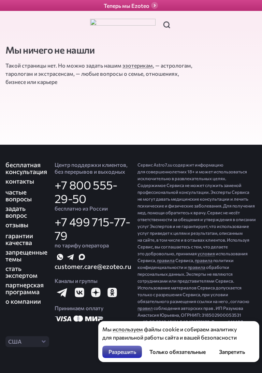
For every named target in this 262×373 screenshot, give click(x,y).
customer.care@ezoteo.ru (93, 266)
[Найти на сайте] (166, 24)
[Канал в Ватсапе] (60, 257)
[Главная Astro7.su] (123, 24)
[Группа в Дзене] (95, 292)
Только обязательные (177, 351)
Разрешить (122, 351)
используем (128, 329)
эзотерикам (137, 65)
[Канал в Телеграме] (71, 257)
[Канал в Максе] (81, 257)
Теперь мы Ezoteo (126, 5)
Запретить (232, 351)
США (14, 341)
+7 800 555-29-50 (86, 191)
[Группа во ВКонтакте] (79, 292)
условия (206, 253)
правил (145, 308)
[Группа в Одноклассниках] (112, 292)
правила (166, 260)
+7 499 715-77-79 (92, 228)
